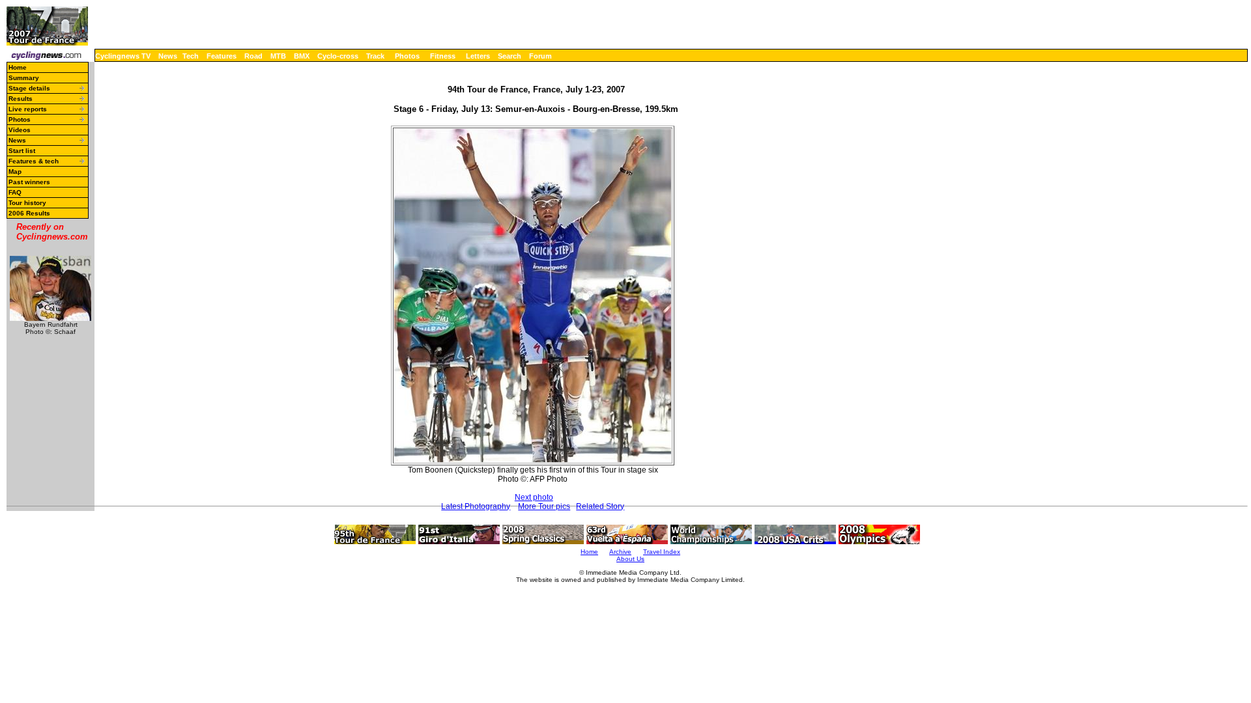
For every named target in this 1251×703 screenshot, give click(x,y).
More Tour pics (544, 506)
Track (375, 56)
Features (222, 56)
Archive (620, 551)
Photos (407, 56)
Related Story (600, 506)
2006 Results (29, 213)
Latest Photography (475, 506)
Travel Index (661, 551)
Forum (540, 56)
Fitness (442, 56)
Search (509, 56)
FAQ (15, 192)
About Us (630, 558)
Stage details (29, 88)
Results (20, 98)
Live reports (27, 109)
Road (253, 56)
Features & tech (33, 161)
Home (17, 67)
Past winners (29, 182)
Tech (190, 56)
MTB (278, 56)
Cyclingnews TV (123, 56)
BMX (301, 56)
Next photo (534, 497)
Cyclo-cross (337, 56)
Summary (23, 77)
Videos (19, 129)
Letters (478, 56)
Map (15, 171)
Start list (21, 150)
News (167, 56)
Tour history (27, 202)
